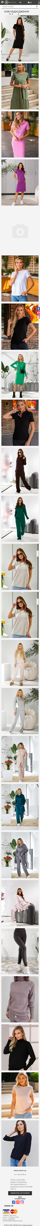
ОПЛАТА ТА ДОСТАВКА (17, 1180)
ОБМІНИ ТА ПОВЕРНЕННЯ (18, 1182)
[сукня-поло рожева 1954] (20, 134)
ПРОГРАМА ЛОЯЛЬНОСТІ (18, 1184)
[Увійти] (20, 2)
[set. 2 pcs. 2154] (20, 710)
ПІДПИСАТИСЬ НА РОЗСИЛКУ (20, 1193)
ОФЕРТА (13, 1189)
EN (39, 2)
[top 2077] (20, 854)
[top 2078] (20, 806)
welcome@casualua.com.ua (12, 1221)
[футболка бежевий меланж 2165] (20, 566)
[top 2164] (20, 614)
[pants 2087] (20, 950)
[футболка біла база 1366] (20, 230)
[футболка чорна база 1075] (20, 326)
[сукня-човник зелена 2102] (20, 374)
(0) (31, 2)
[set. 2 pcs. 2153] (20, 662)
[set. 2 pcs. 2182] (20, 902)
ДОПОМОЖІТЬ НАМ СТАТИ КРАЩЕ (21, 1187)
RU (39, 3)
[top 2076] (20, 758)
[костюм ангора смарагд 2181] (20, 518)
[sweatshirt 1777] (20, 999)
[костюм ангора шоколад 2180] (20, 470)
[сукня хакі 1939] (20, 86)
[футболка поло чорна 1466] (20, 422)
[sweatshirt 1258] (20, 1047)
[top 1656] (20, 1095)
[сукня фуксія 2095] (20, 182)
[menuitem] (39, 2)
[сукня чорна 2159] (20, 38)
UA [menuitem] (39, 1)
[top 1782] (20, 1143)
